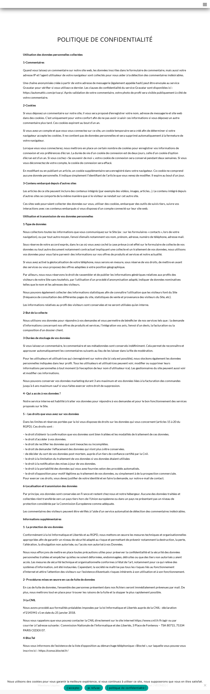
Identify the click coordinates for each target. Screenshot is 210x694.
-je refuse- (94, 687)
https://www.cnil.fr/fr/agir (151, 620)
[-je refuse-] (205, 685)
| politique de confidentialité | (126, 687)
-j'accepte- (73, 687)
